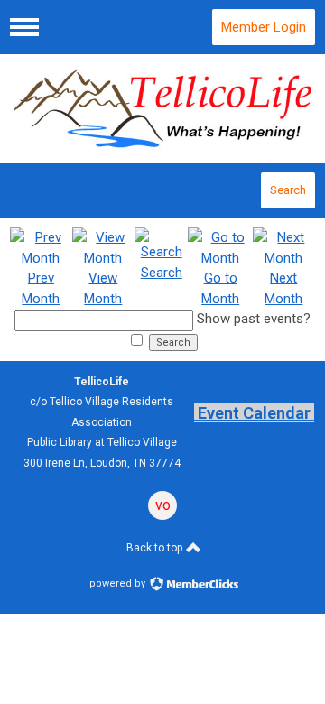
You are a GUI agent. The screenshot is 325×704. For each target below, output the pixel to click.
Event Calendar (254, 412)
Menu (24, 27)
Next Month (283, 288)
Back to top (155, 548)
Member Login (263, 27)
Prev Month (41, 288)
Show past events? (254, 318)
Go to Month (220, 288)
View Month (103, 288)
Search (288, 190)
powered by (118, 583)
